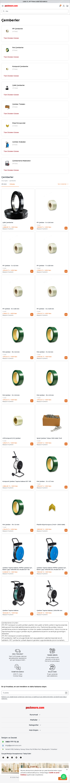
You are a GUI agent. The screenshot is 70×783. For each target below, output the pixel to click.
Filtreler (12, 184)
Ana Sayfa (4, 180)
